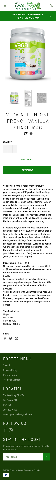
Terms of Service (11, 379)
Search (6, 365)
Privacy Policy (10, 370)
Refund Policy (10, 375)
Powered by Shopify (32, 470)
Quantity (7, 142)
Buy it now (27, 170)
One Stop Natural (16, 470)
